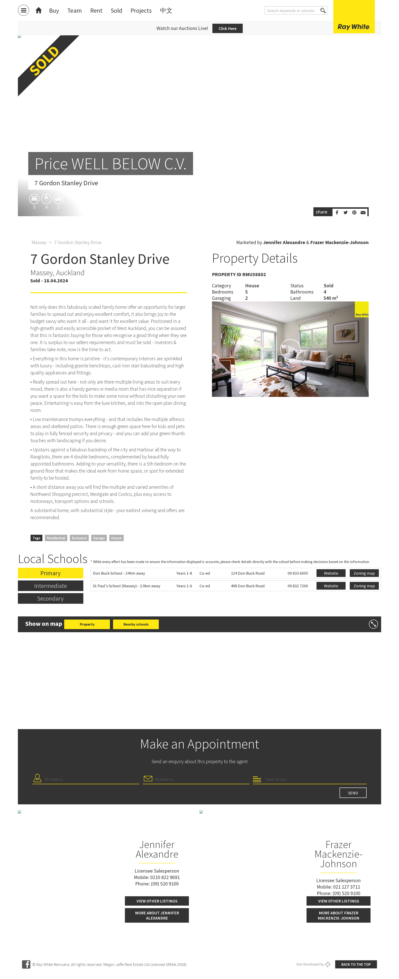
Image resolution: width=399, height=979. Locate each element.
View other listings (157, 901)
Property (87, 624)
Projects (141, 10)
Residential (56, 538)
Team (74, 10)
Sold (116, 10)
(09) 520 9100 (165, 883)
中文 (166, 10)
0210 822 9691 (165, 877)
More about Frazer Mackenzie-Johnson (338, 915)
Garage (99, 538)
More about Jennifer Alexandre (157, 915)
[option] (199, 125)
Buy (54, 10)
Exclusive (79, 538)
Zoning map (364, 573)
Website (331, 573)
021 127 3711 (346, 887)
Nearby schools (136, 624)
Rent (96, 10)
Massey (39, 242)
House (116, 538)
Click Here (227, 28)
